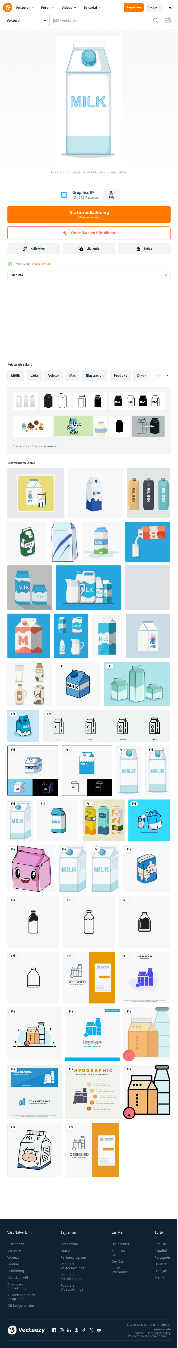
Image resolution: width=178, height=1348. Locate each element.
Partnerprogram (72, 1257)
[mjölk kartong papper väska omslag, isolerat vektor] (32, 771)
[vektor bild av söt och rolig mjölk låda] (31, 868)
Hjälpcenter (118, 1244)
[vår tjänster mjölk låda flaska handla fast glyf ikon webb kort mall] (144, 977)
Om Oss (115, 1261)
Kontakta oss (116, 1252)
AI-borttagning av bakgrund (21, 1297)
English (157, 1244)
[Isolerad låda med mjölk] (72, 868)
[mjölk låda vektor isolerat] (78, 684)
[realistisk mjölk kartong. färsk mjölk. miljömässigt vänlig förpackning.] (148, 493)
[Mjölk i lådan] (20, 820)
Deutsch (157, 1264)
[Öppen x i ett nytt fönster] (91, 1330)
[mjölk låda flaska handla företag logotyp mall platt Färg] (34, 1034)
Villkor (136, 1333)
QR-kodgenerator (20, 1305)
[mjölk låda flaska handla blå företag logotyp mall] (92, 1034)
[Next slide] (159, 375)
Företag (13, 1264)
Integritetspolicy (155, 1333)
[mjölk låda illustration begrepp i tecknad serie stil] (23, 726)
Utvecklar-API (17, 1277)
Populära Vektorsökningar (72, 1266)
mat (72, 375)
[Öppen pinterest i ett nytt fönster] (76, 1330)
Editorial (90, 7)
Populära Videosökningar (72, 1287)
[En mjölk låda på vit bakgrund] (129, 771)
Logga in (154, 7)
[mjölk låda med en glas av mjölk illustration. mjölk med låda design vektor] (149, 820)
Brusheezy (15, 1244)
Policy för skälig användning (143, 1336)
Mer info (17, 275)
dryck (141, 375)
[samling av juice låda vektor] (104, 820)
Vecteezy (14, 1250)
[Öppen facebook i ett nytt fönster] (54, 1330)
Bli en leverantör (117, 1270)
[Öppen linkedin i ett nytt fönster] (69, 1330)
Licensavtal (68, 1244)
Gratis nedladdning (89, 214)
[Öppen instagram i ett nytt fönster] (62, 1330)
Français (157, 1271)
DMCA (64, 1250)
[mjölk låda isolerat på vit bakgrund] (58, 820)
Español (157, 1250)
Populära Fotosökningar (71, 1277)
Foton (46, 7)
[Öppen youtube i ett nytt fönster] (99, 1330)
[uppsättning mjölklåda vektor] (137, 684)
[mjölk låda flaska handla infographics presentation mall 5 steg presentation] (92, 1092)
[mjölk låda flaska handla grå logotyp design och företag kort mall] (89, 977)
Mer (154, 1277)
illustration (95, 375)
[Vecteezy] (7, 7)
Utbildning (15, 1271)
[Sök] (155, 20)
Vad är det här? (41, 264)
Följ (111, 197)
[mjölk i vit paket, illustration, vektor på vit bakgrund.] (64, 542)
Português (159, 1257)
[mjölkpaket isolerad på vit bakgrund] (101, 542)
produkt (120, 375)
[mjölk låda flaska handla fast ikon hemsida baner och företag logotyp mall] (34, 1092)
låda (34, 375)
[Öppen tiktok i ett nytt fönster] (84, 1330)
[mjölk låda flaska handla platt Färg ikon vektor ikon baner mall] (146, 1034)
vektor (53, 375)
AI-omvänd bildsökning (16, 1286)
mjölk (15, 375)
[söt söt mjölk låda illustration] (34, 1150)
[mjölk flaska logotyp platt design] (33, 922)
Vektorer (23, 7)
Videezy (13, 1257)
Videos (67, 7)
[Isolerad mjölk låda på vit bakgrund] (157, 771)
